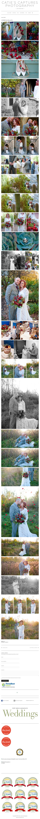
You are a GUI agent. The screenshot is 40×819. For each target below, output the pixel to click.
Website (2, 665)
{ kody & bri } (5, 647)
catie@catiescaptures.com (30, 700)
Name (2, 657)
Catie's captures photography (20, 4)
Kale (16, 817)
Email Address (3, 661)
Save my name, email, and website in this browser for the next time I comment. (11, 677)
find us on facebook (6, 700)
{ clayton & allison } (33, 647)
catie (4, 641)
